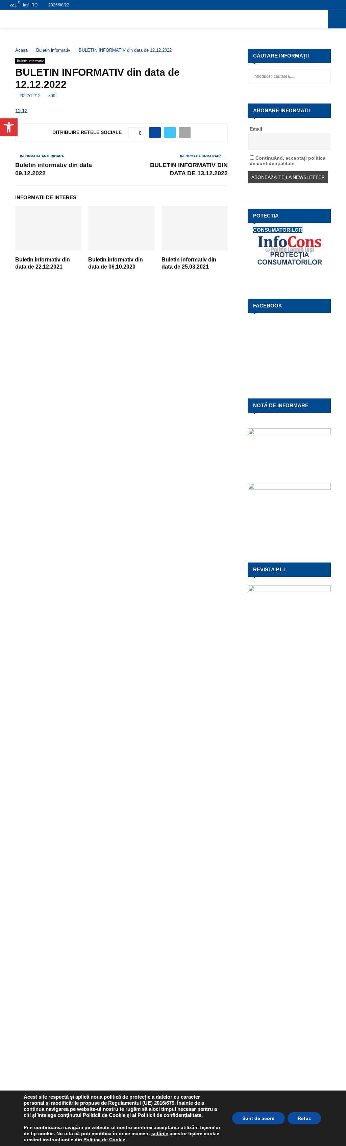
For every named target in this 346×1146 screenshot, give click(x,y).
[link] (159, 1133)
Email (256, 129)
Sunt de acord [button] (258, 1118)
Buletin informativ (30, 61)
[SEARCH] (324, 76)
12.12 (21, 111)
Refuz (304, 1118)
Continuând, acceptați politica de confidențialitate (287, 160)
